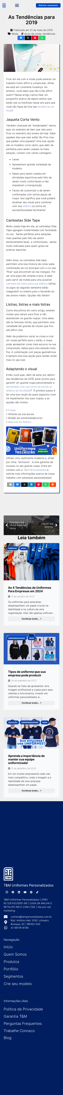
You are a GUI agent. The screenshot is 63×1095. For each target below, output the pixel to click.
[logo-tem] (4, 5)
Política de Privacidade (23, 1009)
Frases (12, 410)
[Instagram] (7, 892)
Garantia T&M (15, 1016)
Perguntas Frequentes (23, 1023)
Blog (7, 1038)
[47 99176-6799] (7, 928)
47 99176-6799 (19, 927)
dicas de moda (32, 33)
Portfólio (11, 969)
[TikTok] (37, 892)
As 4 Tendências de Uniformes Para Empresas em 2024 (29, 589)
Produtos (11, 961)
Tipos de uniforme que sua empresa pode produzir (27, 673)
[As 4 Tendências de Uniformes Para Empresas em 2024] (31, 561)
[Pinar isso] (35, 38)
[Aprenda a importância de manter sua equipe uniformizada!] (31, 732)
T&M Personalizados (34, 469)
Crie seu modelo (18, 983)
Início (8, 947)
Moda (15, 33)
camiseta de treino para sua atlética (27, 283)
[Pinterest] (31, 892)
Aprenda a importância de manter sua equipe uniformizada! (26, 759)
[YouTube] (25, 892)
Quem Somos (15, 954)
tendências (49, 33)
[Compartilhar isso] (21, 38)
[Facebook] (13, 892)
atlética (27, 206)
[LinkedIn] (19, 892)
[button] (20, 5)
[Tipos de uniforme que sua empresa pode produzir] (31, 648)
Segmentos (13, 976)
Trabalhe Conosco (19, 1031)
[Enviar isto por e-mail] (10, 484)
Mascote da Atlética (19, 421)
